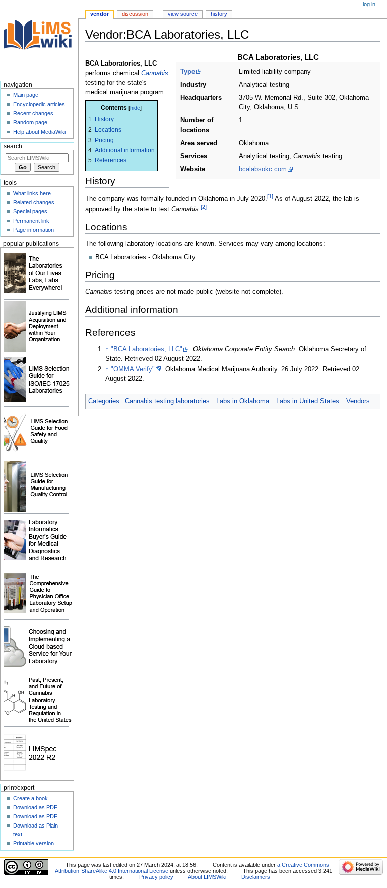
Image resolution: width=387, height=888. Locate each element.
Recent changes (33, 113)
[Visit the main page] (39, 39)
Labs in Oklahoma (242, 401)
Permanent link (31, 221)
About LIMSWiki (207, 877)
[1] (270, 196)
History (219, 14)
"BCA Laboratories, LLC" (146, 349)
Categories (103, 401)
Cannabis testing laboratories (167, 401)
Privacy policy (156, 877)
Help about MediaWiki (39, 132)
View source (183, 14)
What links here (32, 193)
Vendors (358, 401)
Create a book (30, 798)
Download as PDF (35, 807)
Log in (369, 4)
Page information (33, 230)
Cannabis (154, 73)
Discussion (135, 14)
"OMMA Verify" (133, 369)
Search (13, 146)
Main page (25, 95)
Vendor (99, 14)
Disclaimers (255, 877)
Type (187, 71)
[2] (204, 207)
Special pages (30, 211)
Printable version (33, 843)
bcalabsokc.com (263, 169)
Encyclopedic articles (39, 104)
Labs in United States (307, 401)
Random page (30, 122)
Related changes (33, 202)
